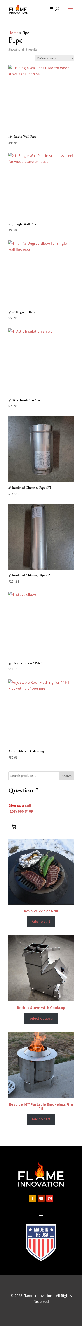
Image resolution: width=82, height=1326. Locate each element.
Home (13, 32)
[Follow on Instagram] (49, 1198)
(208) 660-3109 (20, 811)
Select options (41, 1018)
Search (67, 776)
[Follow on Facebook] (32, 1198)
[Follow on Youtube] (41, 1198)
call (28, 805)
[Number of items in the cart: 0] (13, 826)
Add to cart (41, 921)
